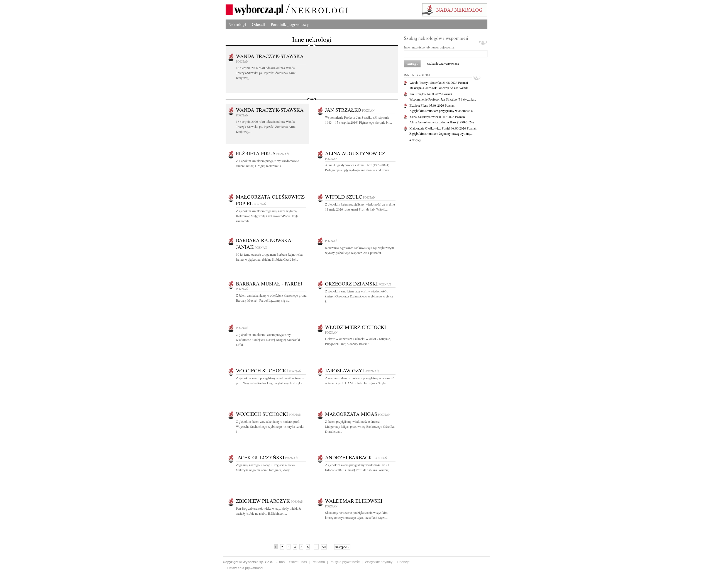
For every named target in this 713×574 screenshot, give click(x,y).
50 (324, 546)
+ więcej (415, 140)
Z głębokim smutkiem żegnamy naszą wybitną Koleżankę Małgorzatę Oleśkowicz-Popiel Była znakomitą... (267, 216)
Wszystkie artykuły (378, 562)
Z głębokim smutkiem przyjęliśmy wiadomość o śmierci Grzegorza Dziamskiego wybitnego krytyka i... (359, 296)
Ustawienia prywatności (245, 568)
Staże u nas (298, 562)
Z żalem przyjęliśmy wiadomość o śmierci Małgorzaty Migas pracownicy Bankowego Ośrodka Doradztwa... (359, 426)
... (316, 546)
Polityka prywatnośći (344, 562)
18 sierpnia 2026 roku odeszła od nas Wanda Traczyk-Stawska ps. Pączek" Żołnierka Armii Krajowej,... (266, 72)
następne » (342, 546)
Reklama (318, 562)
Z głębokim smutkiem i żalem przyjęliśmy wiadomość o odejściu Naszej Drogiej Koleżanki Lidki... (268, 339)
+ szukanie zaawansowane (441, 63)
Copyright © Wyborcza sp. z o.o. (248, 562)
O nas (280, 562)
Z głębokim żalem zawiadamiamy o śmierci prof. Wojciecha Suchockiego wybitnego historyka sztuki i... (270, 426)
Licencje (403, 562)
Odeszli (258, 24)
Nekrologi (237, 24)
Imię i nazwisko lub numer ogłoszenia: (429, 47)
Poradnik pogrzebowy (290, 24)
